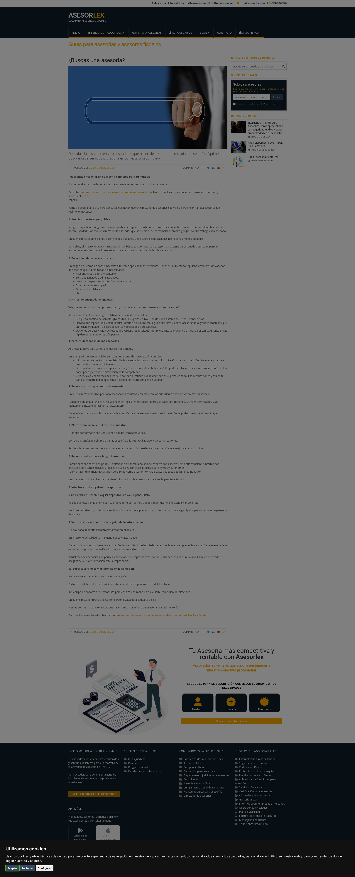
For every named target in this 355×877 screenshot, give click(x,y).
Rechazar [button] (27, 868)
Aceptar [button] (12, 868)
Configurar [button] (45, 868)
